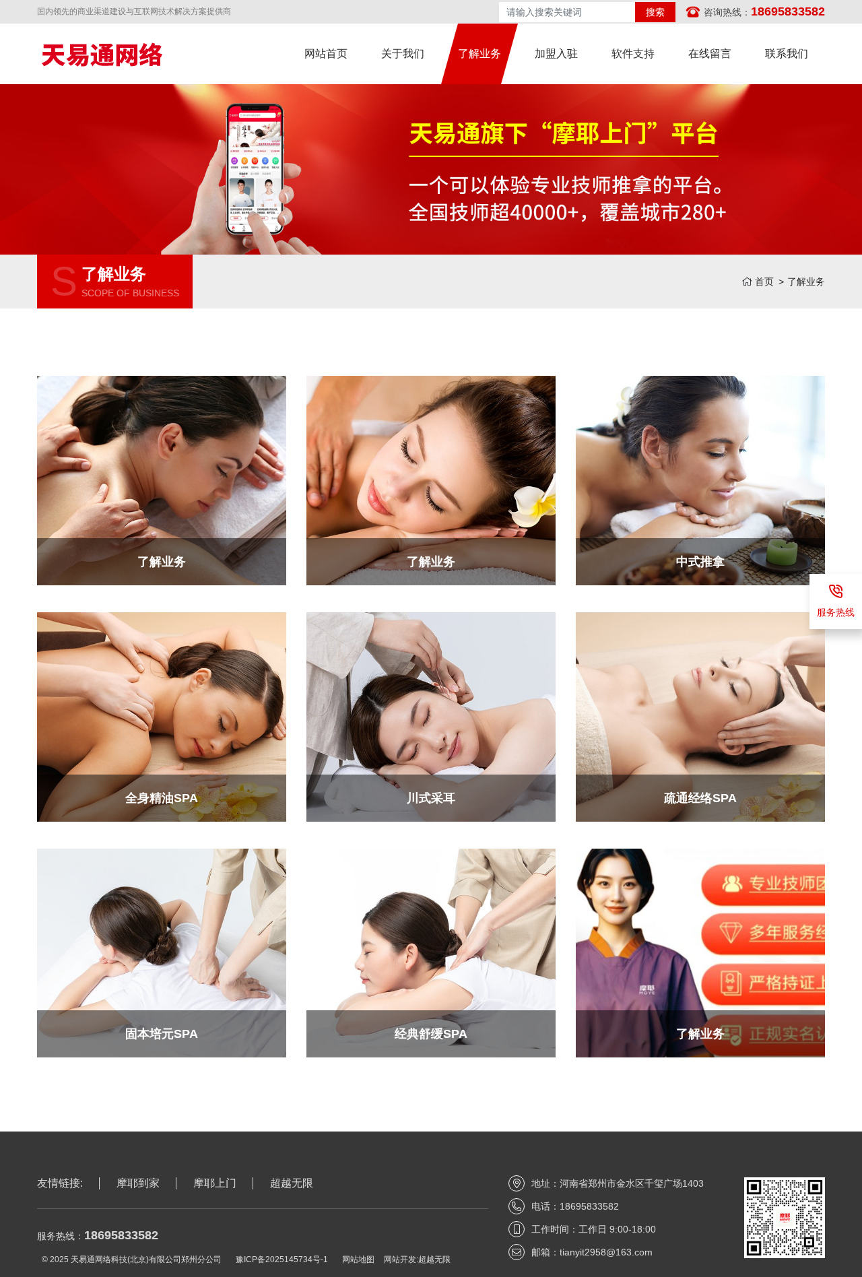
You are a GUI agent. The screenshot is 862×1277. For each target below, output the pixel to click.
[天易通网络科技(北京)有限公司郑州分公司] (135, 54)
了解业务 (806, 281)
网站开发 (400, 1259)
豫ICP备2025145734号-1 (282, 1259)
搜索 (655, 12)
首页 (764, 281)
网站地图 (358, 1259)
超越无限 (434, 1259)
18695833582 (788, 11)
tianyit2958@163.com (606, 1252)
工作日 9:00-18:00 (617, 1229)
